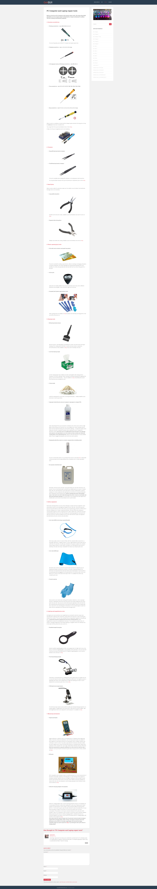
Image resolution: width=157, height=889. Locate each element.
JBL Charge (95, 31)
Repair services (97, 2)
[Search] (110, 24)
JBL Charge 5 (95, 43)
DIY (102, 2)
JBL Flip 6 (95, 55)
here (80, 457)
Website (45, 875)
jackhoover (52, 834)
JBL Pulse (95, 58)
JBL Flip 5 (95, 53)
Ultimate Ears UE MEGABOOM (99, 74)
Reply (86, 842)
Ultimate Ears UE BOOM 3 (98, 72)
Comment (46, 852)
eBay (71, 126)
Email (45, 870)
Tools (105, 2)
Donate (110, 2)
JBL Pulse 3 (95, 62)
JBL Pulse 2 (95, 60)
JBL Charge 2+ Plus (97, 36)
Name (45, 866)
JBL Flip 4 (95, 51)
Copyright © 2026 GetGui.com (62, 887)
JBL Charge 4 (95, 41)
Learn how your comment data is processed (68, 882)
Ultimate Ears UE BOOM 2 (98, 70)
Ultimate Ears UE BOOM (98, 67)
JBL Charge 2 (95, 34)
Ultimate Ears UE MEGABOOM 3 (99, 77)
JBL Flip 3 (95, 48)
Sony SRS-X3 (95, 65)
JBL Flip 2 (95, 46)
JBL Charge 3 (95, 39)
